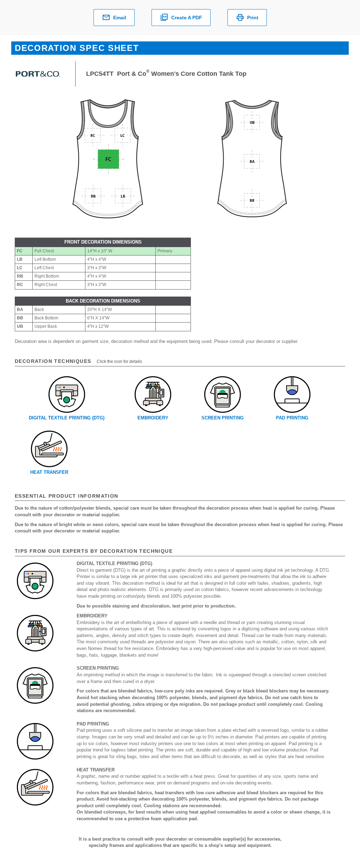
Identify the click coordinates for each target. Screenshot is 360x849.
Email (119, 17)
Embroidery (152, 417)
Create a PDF (186, 17)
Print (252, 17)
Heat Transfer (49, 472)
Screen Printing (222, 417)
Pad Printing (292, 417)
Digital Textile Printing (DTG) (66, 417)
